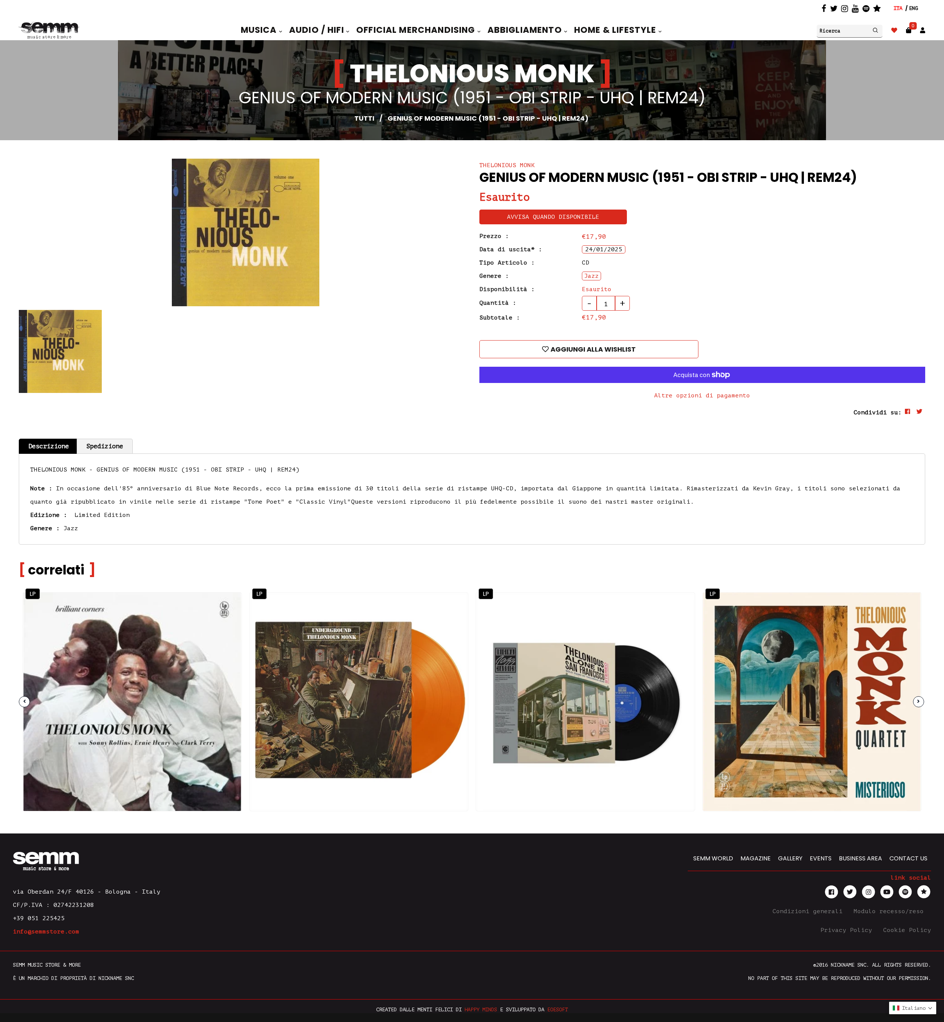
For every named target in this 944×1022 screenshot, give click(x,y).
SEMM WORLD (713, 858)
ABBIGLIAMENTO (525, 30)
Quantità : (497, 303)
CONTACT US (908, 858)
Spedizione (104, 446)
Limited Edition (102, 515)
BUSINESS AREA (860, 858)
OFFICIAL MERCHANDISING (417, 30)
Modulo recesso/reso (890, 911)
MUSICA (260, 30)
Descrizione (48, 446)
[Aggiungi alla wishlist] (222, 627)
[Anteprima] (222, 611)
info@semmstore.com (46, 931)
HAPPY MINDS (481, 1009)
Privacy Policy (848, 930)
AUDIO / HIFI (317, 30)
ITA (897, 8)
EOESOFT (557, 1009)
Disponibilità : (507, 289)
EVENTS (821, 858)
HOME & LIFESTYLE (616, 30)
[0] (908, 30)
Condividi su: (878, 412)
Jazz (70, 528)
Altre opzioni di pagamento (702, 395)
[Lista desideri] (894, 30)
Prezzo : (494, 236)
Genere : (494, 276)
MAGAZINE (755, 858)
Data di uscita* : (510, 249)
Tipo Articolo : (507, 262)
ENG (913, 8)
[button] (912, 1008)
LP (33, 594)
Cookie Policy (907, 930)
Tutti (364, 118)
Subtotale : (499, 317)
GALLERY (790, 858)
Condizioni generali (809, 911)
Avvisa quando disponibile (553, 217)
